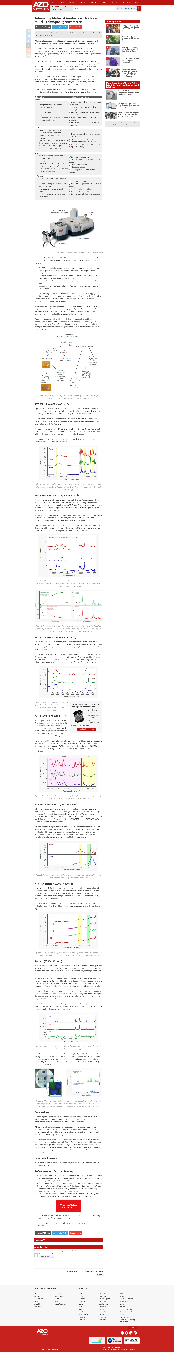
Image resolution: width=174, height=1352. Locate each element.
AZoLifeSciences (60, 1304)
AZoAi (57, 1299)
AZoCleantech (38, 1299)
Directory (81, 2)
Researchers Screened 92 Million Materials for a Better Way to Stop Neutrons (130, 28)
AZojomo (102, 1309)
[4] (113, 62)
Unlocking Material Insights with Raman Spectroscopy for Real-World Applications (129, 114)
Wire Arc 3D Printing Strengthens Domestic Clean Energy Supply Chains (130, 50)
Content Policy (124, 1317)
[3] (113, 51)
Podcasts (102, 1312)
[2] (113, 40)
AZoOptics (37, 1301)
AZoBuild (37, 1304)
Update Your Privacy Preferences (50, 1349)
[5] (113, 73)
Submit (99, 1275)
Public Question (74, 1271)
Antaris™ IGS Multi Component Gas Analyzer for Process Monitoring (128, 92)
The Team (102, 1320)
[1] (113, 28)
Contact (122, 1304)
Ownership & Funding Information (127, 1321)
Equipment (83, 1301)
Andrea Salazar (49, 35)
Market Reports (104, 1299)
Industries (102, 1307)
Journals (82, 1317)
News (81, 1293)
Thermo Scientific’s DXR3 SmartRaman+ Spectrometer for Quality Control (129, 105)
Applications (103, 1304)
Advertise (123, 1307)
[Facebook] (28, 40)
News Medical (60, 1301)
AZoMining (37, 1307)
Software (82, 1320)
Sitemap (122, 1314)
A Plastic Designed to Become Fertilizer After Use (130, 38)
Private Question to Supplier (93, 1271)
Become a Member (126, 1299)
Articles (81, 1296)
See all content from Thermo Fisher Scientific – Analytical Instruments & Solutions (122, 124)
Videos (81, 1309)
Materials (102, 1301)
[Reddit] (28, 50)
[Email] (28, 55)
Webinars (102, 1293)
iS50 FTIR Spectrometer (68, 258)
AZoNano (37, 1293)
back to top (132, 1327)
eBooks (81, 1307)
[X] (28, 45)
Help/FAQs (103, 1317)
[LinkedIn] (28, 36)
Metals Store (83, 1314)
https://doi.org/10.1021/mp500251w (56, 1181)
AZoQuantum (59, 1296)
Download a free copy (86, 729)
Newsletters (124, 1301)
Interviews (102, 1296)
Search (122, 1296)
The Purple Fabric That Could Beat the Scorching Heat (130, 60)
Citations (38, 1240)
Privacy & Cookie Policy (127, 1312)
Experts (102, 1314)
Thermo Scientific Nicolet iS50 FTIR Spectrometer (56, 1140)
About (122, 1293)
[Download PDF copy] (28, 31)
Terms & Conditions (126, 1309)
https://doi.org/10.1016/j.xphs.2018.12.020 (66, 1191)
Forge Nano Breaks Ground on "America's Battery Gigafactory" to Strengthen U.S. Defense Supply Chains (131, 73)
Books (81, 1304)
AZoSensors (59, 1293)
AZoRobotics (38, 1296)
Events (81, 1312)
